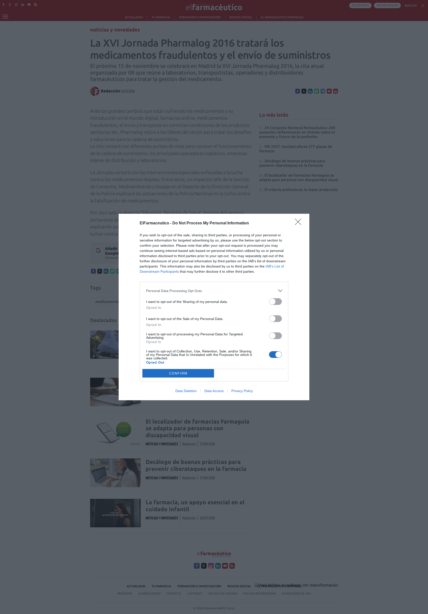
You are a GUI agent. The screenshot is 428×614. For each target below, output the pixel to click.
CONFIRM (178, 373)
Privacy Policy (242, 391)
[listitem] (214, 290)
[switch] (275, 301)
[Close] (299, 223)
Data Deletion (186, 391)
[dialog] (214, 307)
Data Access (214, 391)
